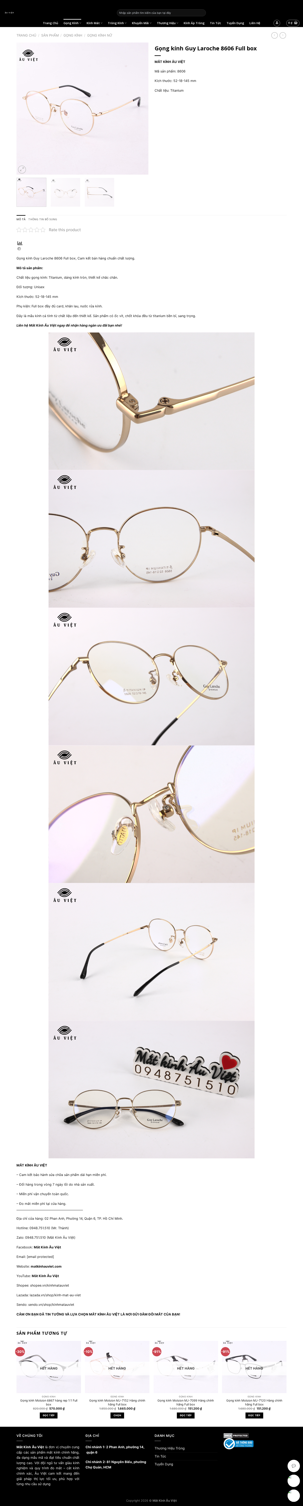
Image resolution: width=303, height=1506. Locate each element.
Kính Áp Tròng (194, 23)
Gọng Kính (71, 23)
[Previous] (24, 108)
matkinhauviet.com (46, 1266)
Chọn (117, 1415)
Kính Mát (93, 23)
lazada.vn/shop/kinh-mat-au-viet (55, 1295)
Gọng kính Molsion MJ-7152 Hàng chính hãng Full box (117, 1402)
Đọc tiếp (49, 1415)
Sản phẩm (50, 35)
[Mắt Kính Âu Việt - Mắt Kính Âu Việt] (57, 13)
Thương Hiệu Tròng (170, 1448)
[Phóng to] (22, 170)
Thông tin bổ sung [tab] (42, 219)
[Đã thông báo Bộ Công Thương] (255, 1443)
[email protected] (40, 1257)
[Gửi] (202, 12)
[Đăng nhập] (277, 23)
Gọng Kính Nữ (99, 35)
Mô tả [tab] (20, 219)
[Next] (140, 108)
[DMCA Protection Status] (255, 1435)
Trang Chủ (50, 23)
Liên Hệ (254, 23)
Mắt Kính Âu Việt (45, 1276)
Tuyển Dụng (235, 23)
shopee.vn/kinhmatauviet (49, 1285)
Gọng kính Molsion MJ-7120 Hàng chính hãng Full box (254, 1402)
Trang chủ (26, 35)
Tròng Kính (116, 23)
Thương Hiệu (166, 23)
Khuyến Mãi (140, 23)
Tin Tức (215, 23)
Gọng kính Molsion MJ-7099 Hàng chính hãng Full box (185, 1402)
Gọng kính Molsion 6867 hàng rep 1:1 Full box (48, 1402)
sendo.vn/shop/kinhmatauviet (51, 1304)
